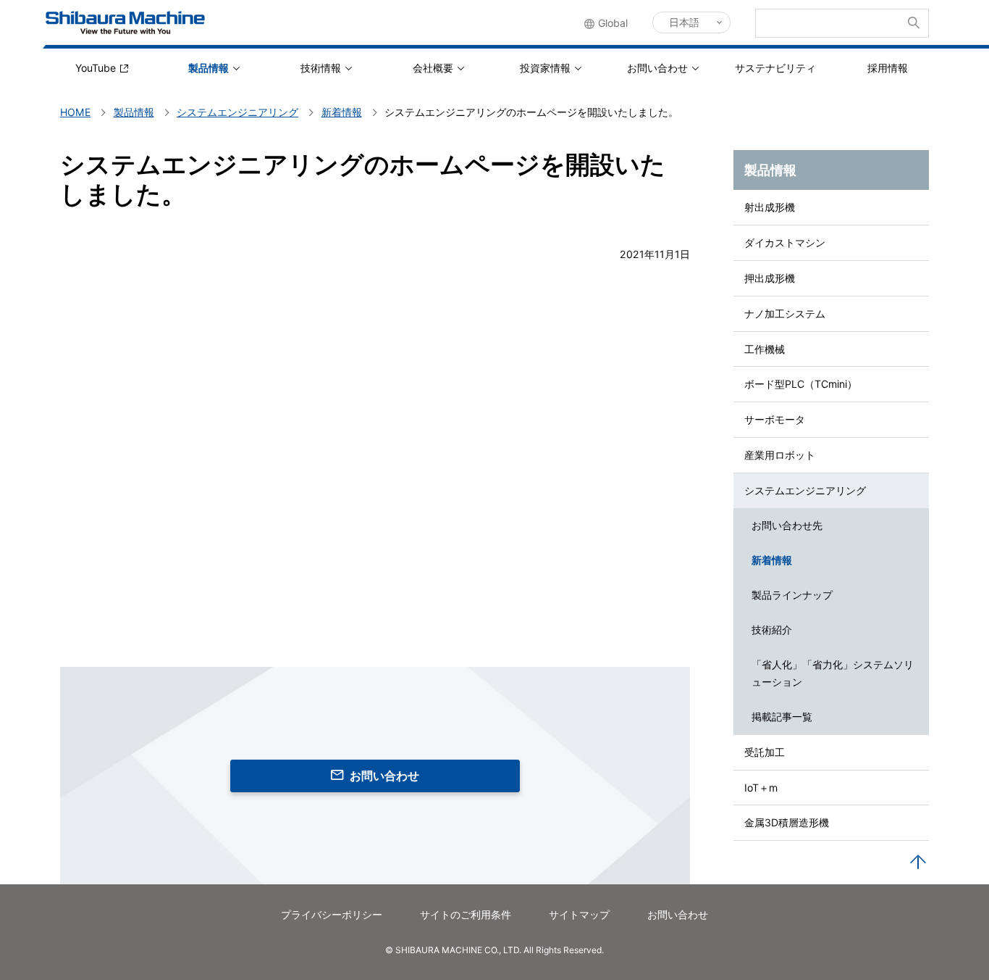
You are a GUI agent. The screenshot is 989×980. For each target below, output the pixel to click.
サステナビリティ (775, 68)
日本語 (684, 22)
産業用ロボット (779, 455)
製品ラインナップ (792, 595)
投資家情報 (545, 68)
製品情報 (208, 68)
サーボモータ (774, 419)
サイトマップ (579, 914)
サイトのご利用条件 (465, 914)
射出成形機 (769, 207)
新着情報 (772, 560)
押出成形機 (769, 278)
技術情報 (320, 68)
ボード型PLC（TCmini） (800, 384)
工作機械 (764, 349)
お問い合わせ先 (787, 525)
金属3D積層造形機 (786, 822)
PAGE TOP (918, 862)
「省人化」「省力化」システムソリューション (833, 673)
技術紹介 (772, 629)
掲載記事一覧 (782, 716)
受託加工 (764, 752)
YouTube (95, 68)
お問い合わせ (657, 68)
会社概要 (433, 68)
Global (613, 23)
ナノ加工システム (784, 313)
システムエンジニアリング (805, 490)
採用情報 (887, 68)
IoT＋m (761, 787)
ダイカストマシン (784, 242)
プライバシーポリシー (331, 914)
